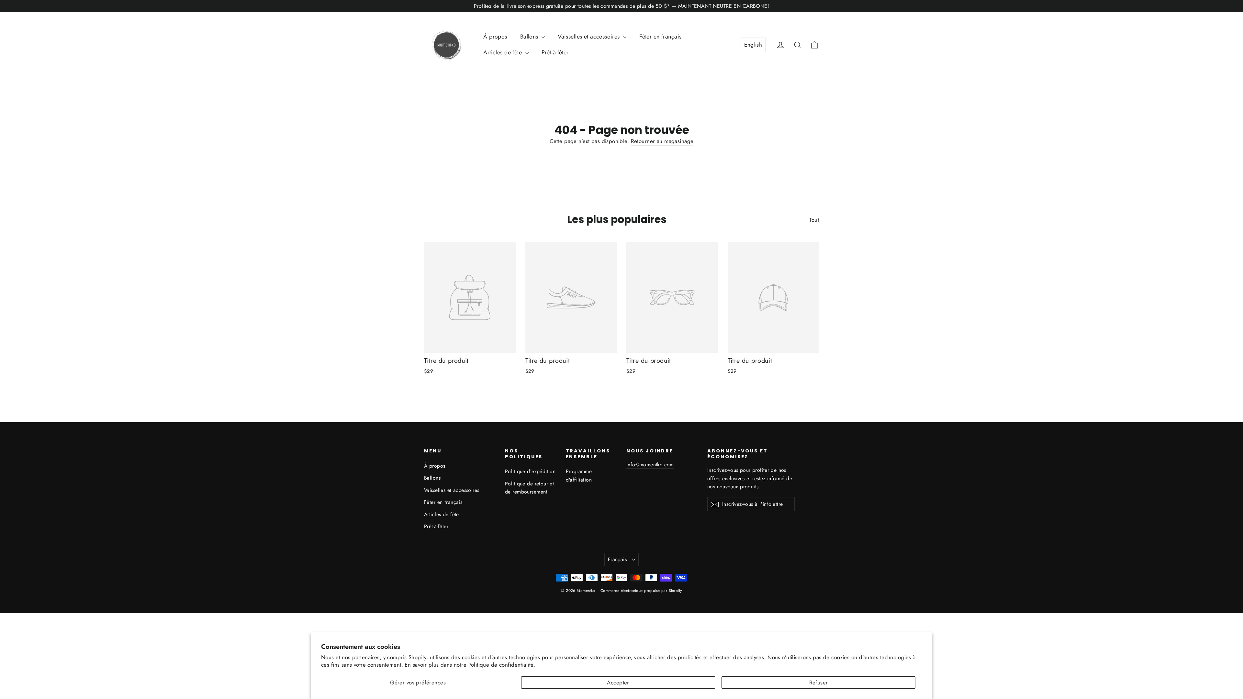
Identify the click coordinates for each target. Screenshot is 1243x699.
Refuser (818, 682)
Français (617, 559)
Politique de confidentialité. (501, 665)
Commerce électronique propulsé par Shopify (641, 591)
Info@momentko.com (650, 464)
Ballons (530, 36)
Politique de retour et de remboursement (529, 487)
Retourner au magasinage (662, 141)
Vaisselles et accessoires (590, 36)
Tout (814, 220)
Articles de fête (503, 52)
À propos (495, 36)
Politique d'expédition (530, 471)
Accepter (618, 682)
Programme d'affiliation (579, 475)
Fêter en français (660, 36)
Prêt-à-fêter (555, 52)
